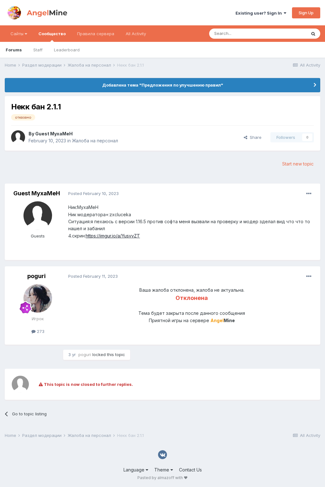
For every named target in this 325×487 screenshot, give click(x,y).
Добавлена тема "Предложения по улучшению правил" (162, 85)
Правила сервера (95, 33)
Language (134, 469)
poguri (36, 276)
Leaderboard (67, 49)
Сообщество (52, 33)
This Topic (288, 33)
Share (254, 137)
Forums (14, 49)
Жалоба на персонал (95, 140)
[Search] (313, 34)
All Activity (136, 33)
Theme (162, 469)
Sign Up (306, 12)
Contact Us (190, 469)
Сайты (17, 33)
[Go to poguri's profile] (37, 298)
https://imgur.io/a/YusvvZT (113, 235)
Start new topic (298, 163)
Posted (93, 193)
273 (40, 331)
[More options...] (308, 194)
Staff (38, 49)
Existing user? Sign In (259, 13)
